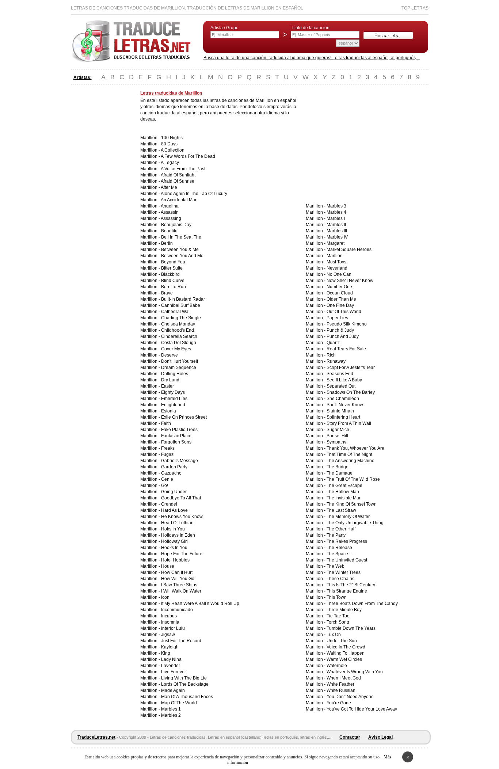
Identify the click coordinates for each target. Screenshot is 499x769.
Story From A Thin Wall (349, 423)
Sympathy (336, 442)
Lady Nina (171, 659)
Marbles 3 (336, 206)
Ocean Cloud (340, 293)
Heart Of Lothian (177, 522)
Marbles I (336, 218)
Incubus (169, 615)
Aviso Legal (380, 737)
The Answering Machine (350, 460)
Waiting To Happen (346, 653)
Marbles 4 (336, 212)
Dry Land (170, 379)
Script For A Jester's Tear (351, 367)
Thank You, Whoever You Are (355, 448)
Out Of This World (344, 311)
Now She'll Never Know (350, 280)
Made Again (173, 690)
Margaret (335, 243)
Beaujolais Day (176, 224)
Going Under (174, 491)
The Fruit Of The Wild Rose (353, 479)
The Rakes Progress (347, 541)
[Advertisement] (100, 200)
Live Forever (173, 671)
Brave (167, 293)
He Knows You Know (182, 516)
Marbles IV (337, 237)
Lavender (170, 665)
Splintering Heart (343, 417)
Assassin (170, 212)
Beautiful (170, 230)
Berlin (167, 243)
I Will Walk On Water (181, 591)
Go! (164, 485)
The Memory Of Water (348, 516)
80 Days (169, 143)
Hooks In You (174, 547)
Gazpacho (171, 473)
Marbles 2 (171, 715)
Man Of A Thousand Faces (187, 696)
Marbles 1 (171, 709)
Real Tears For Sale (346, 348)
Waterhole (337, 665)
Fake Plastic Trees (179, 429)
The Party (336, 535)
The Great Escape (344, 485)
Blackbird (170, 274)
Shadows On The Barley (351, 392)
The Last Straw (341, 510)
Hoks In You (173, 529)
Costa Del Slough (178, 342)
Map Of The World (179, 702)
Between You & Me (180, 249)
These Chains (340, 578)
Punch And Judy (343, 336)
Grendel (169, 504)
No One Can (339, 274)
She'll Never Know (345, 404)
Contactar (349, 737)
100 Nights (172, 137)
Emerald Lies (174, 398)
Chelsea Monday (178, 324)
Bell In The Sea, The (181, 237)
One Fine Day (340, 305)
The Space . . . (341, 553)
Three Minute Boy (344, 609)
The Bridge (337, 466)
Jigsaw (168, 634)
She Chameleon (343, 398)
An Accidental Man (179, 199)
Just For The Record (181, 640)
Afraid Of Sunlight (178, 175)
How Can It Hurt (177, 572)
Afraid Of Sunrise (177, 181)
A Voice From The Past (183, 168)
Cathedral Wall (176, 311)
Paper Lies (337, 317)
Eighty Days (173, 392)
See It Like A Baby (344, 379)
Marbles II (336, 224)
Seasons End (340, 373)
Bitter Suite (172, 268)
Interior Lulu (173, 628)
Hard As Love (174, 510)
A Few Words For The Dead (188, 156)
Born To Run (173, 286)
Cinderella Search (179, 336)
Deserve (169, 355)
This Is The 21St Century (351, 584)
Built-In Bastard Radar (183, 299)
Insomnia (170, 622)
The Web (335, 566)
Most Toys (336, 261)
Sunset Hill (337, 435)
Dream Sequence (178, 367)
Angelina (170, 206)
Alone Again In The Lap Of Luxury (194, 193)
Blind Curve (172, 280)
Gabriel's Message (179, 460)
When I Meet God (344, 678)
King (165, 653)
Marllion (335, 255)
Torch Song (338, 622)
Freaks (168, 448)
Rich (331, 355)
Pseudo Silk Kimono (347, 324)
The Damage (340, 473)
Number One (339, 286)
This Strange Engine (347, 591)
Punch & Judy (340, 330)
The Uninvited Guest (347, 560)
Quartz (333, 342)
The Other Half (341, 529)
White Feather (340, 684)
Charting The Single (181, 317)
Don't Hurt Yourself (179, 361)
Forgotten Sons (176, 442)
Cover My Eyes (176, 348)
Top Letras (414, 8)
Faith (166, 423)
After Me (169, 187)
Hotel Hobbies (175, 560)
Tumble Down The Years (351, 628)
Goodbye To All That (181, 497)
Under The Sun (342, 640)
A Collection (172, 150)
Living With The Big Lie (184, 678)
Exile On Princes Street (184, 417)
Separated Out (341, 386)
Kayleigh (170, 647)
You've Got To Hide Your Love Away (362, 709)
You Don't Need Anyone (350, 696)
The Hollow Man (343, 491)
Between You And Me (182, 255)
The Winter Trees (344, 572)
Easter (167, 386)
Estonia (168, 411)
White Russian (341, 690)
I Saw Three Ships (179, 584)
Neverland (337, 268)
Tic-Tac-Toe (338, 615)
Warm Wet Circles (344, 659)
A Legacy (170, 162)
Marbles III (337, 230)
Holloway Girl (174, 541)
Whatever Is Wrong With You (355, 671)
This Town (337, 597)
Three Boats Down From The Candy (362, 603)
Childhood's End (177, 330)
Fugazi (168, 454)
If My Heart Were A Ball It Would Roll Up (200, 603)
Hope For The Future (181, 553)
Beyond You (173, 261)
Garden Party (174, 466)
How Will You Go (177, 578)
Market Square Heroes (349, 249)
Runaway (336, 361)
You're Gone (339, 702)
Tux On (334, 634)
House (167, 566)
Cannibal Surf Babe (180, 305)
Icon (165, 597)
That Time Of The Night (349, 454)
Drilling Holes (174, 373)
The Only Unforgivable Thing (355, 522)
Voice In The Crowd (346, 647)
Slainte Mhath (340, 411)
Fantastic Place (176, 435)
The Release (339, 547)
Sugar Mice (338, 429)
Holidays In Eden (178, 535)
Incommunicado (177, 609)
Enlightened (173, 404)
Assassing (171, 218)
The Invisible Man (344, 497)
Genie (167, 479)
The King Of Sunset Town (352, 504)
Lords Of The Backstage (185, 684)
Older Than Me (341, 299)
